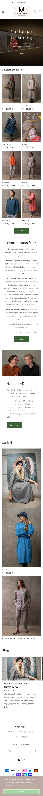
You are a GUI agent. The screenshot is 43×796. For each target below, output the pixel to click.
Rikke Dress (5, 570)
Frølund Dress (6, 144)
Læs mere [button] (8, 786)
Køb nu (21, 53)
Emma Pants (26, 106)
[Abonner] (35, 751)
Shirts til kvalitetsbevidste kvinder (17, 638)
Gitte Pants (5, 182)
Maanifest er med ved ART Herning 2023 (18, 685)
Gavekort (25, 144)
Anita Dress (5, 106)
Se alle (21, 230)
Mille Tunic (25, 221)
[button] (3, 11)
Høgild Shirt (6, 221)
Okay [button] (21, 792)
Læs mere (14, 425)
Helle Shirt (25, 182)
